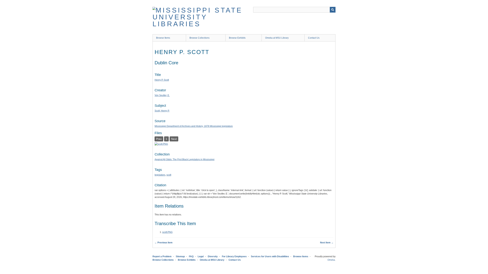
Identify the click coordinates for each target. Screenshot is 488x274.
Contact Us (313, 38)
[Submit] (333, 10)
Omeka (331, 260)
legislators (160, 175)
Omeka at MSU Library (277, 38)
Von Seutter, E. (162, 95)
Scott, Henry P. (162, 110)
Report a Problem (162, 256)
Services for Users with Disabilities (270, 256)
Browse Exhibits (237, 38)
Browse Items (163, 38)
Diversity (213, 256)
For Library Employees (234, 256)
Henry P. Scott (162, 80)
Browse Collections (199, 38)
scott (168, 175)
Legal (201, 256)
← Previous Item (164, 242)
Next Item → (326, 242)
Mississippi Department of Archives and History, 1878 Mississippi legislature (194, 126)
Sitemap (180, 256)
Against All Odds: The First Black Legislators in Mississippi (184, 159)
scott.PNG (167, 232)
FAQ (191, 256)
